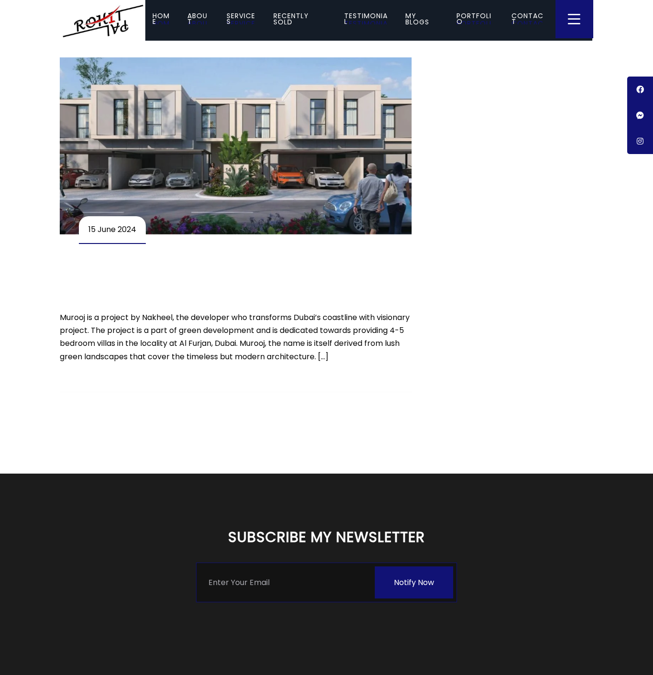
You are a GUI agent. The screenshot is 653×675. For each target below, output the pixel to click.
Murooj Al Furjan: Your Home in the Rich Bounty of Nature (232, 280)
